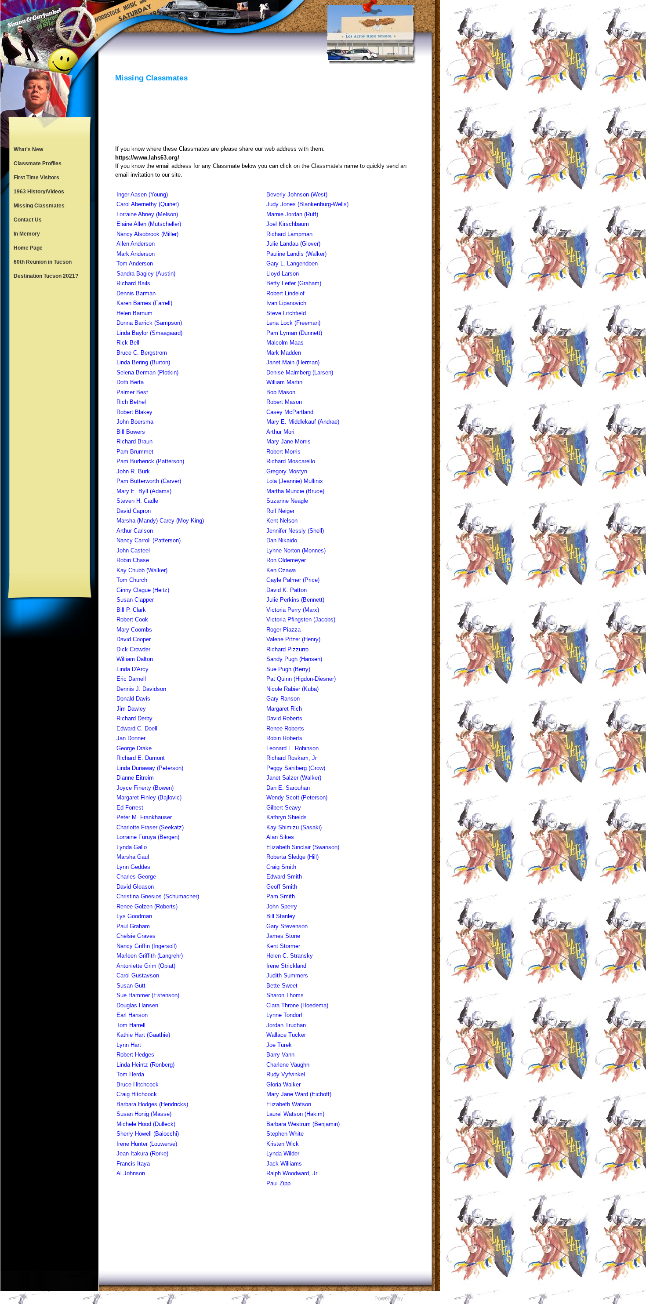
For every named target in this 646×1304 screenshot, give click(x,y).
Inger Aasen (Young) (142, 194)
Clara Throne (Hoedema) (297, 1005)
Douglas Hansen (137, 1005)
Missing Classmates (39, 206)
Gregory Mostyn (286, 471)
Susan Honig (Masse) (143, 1114)
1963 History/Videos (39, 192)
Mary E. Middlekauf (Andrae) (302, 421)
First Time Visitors (36, 177)
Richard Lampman (289, 234)
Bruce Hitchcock (137, 1084)
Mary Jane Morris (288, 441)
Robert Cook (132, 619)
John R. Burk (133, 471)
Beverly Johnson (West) (296, 194)
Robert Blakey (134, 412)
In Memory (27, 234)
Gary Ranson (283, 698)
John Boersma (134, 421)
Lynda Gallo (131, 847)
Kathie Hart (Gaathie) (143, 1035)
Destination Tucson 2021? (46, 276)
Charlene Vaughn (287, 1064)
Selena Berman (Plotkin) (147, 372)
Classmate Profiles (38, 163)
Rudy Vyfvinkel (285, 1074)
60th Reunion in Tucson (43, 262)
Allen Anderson (135, 243)
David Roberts (284, 718)
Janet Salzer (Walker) (293, 777)
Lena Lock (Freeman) (293, 323)
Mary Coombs (134, 629)
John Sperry (281, 906)
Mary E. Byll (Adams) (143, 491)
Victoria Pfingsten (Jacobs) (300, 619)
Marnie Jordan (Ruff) (292, 214)
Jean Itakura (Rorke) (142, 1153)
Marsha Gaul (132, 857)
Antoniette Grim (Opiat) (145, 966)
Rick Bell (127, 342)
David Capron (133, 511)
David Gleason (135, 886)
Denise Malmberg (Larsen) (299, 372)
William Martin (284, 382)
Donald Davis (133, 698)
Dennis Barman (136, 293)
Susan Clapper (135, 599)
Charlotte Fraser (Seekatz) (150, 827)
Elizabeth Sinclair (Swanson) (302, 847)
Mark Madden (283, 352)
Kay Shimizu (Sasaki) (294, 827)
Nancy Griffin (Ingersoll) (146, 946)
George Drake (134, 748)
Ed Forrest (129, 807)
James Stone (283, 936)
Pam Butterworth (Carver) (148, 481)
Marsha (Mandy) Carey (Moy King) (160, 520)
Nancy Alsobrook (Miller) (147, 234)
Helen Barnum (134, 313)
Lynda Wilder (282, 1153)
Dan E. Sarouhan (288, 788)
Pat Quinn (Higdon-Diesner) (301, 679)
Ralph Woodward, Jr (291, 1173)
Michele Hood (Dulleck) (145, 1124)
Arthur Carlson (134, 530)
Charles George (136, 876)
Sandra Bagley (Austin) (145, 273)
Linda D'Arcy (132, 669)
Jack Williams (284, 1163)
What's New (28, 149)
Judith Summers (287, 975)
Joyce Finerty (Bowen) (145, 788)
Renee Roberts (285, 728)
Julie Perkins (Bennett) (295, 599)
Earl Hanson (132, 1015)
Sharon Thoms (285, 995)
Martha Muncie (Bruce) (295, 491)
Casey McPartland (289, 412)
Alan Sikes (280, 837)
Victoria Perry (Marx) (292, 610)
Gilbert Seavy (283, 807)
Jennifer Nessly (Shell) (295, 530)
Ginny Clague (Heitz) (142, 590)
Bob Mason (280, 392)
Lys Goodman (134, 916)
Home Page (28, 248)
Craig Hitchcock (136, 1094)
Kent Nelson (282, 520)
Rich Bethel (131, 402)
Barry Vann (280, 1054)
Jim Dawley (131, 708)
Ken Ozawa (281, 570)
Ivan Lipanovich (286, 303)
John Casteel (133, 550)
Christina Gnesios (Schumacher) (157, 896)
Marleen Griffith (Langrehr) (149, 955)
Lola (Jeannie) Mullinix (294, 481)
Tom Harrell (130, 1025)
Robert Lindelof (285, 293)
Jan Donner (130, 738)
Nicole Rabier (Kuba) (292, 689)
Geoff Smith (281, 886)
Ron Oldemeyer (286, 560)
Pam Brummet (134, 451)
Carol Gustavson (137, 975)
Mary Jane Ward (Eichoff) (298, 1094)
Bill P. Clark (131, 610)
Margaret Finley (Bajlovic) (148, 797)
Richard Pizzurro (287, 649)
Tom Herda (130, 1074)
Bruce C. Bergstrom (141, 352)
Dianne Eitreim (135, 777)
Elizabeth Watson (288, 1104)
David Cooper (133, 639)
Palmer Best (132, 392)
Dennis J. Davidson (141, 689)
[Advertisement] (50, 428)
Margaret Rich (284, 708)
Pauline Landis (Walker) (296, 254)
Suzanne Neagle (287, 501)
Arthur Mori (280, 432)
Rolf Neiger (280, 511)
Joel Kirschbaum (287, 224)
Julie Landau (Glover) (293, 243)
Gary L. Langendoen (292, 263)
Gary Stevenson (287, 926)
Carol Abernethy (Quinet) (147, 204)
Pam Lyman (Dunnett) (294, 333)
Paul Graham (133, 926)
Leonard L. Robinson (292, 748)
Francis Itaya (133, 1163)
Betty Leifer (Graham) (293, 283)
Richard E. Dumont (140, 758)
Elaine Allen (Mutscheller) (148, 224)
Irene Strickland (286, 966)
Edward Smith (284, 876)
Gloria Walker (283, 1084)
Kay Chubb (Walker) (141, 570)
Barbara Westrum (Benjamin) (303, 1124)
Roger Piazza (283, 629)
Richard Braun (134, 441)
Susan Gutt (130, 985)
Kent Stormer (283, 946)
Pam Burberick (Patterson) (150, 461)
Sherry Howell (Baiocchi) (147, 1133)
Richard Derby (134, 718)
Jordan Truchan (286, 1025)
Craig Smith (281, 867)
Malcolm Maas (285, 342)
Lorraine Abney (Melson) (147, 214)
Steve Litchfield (286, 313)
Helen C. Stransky (289, 955)
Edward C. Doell (136, 728)
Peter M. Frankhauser (144, 817)
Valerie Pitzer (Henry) (293, 639)
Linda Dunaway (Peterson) (149, 768)
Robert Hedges (135, 1054)
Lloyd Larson (282, 273)
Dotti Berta (130, 382)
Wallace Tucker (286, 1035)
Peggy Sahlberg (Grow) (295, 768)
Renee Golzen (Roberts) (147, 906)
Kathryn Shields (286, 817)
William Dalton (134, 659)
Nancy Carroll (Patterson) (148, 540)
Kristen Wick (282, 1144)
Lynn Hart (128, 1045)
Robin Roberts (284, 738)
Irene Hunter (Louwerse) (146, 1144)
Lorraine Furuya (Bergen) (147, 837)
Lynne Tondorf (284, 1015)
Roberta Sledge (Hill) (292, 857)
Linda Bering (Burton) (143, 362)
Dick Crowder (133, 649)
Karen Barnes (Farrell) (144, 303)
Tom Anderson (134, 263)
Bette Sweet (282, 985)
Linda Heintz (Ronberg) (145, 1064)
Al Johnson (130, 1173)
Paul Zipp (278, 1183)
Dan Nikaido (281, 540)
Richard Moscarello (290, 461)
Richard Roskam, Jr (291, 758)
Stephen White (285, 1133)
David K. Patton (286, 590)
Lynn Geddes (133, 867)
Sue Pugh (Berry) (288, 669)
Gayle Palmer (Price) (292, 580)
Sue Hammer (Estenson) (147, 995)
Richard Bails (133, 283)
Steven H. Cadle (137, 501)
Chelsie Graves (136, 936)
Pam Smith (280, 896)
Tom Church (131, 580)
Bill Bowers (130, 432)
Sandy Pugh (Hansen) (294, 659)
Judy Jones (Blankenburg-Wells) (307, 204)
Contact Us (28, 220)
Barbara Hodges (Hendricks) (152, 1104)
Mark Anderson (135, 254)
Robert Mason (284, 402)
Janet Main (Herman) (292, 362)
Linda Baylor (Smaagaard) (149, 333)
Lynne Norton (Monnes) (296, 550)
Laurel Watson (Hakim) (295, 1114)
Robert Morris (283, 451)
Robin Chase (132, 560)
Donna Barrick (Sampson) (149, 323)
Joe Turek (279, 1045)
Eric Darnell (131, 679)
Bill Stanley (280, 916)
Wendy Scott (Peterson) (296, 797)
